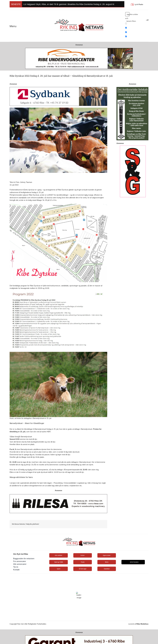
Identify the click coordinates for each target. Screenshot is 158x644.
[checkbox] (136, 24)
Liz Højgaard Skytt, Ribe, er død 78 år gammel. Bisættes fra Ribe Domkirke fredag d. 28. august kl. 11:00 (71, 4)
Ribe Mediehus (142, 624)
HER (49, 432)
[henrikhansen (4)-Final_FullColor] (79, 18)
